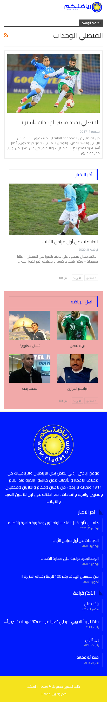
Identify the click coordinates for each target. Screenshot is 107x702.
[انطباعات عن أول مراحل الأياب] (53, 209)
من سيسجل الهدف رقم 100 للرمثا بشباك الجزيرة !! (60, 576)
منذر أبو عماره (88, 657)
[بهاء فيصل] (77, 325)
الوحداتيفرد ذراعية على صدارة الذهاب (70, 558)
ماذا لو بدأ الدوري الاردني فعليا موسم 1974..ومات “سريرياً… (51, 621)
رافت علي (91, 603)
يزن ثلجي (92, 639)
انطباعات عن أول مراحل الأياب (70, 241)
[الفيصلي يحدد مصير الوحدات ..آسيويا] (53, 83)
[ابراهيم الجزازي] (77, 368)
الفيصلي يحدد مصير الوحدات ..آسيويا (60, 122)
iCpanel (46, 694)
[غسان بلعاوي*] (29, 325)
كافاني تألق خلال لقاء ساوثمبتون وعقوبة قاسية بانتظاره (53, 522)
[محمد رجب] (29, 368)
